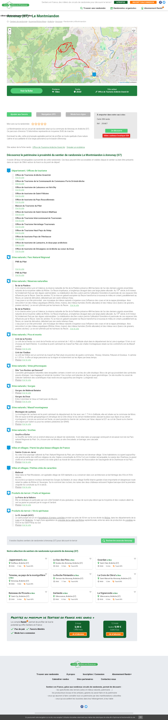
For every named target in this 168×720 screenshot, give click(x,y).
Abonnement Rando (153, 8)
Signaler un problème (76, 147)
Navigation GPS (49, 114)
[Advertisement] (72, 104)
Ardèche (51, 22)
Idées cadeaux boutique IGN (116, 135)
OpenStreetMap (124, 82)
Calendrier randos (60, 679)
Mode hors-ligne (78, 114)
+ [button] (9, 29)
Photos (18, 349)
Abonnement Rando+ (122, 674)
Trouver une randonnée (94, 8)
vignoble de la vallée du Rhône (71, 520)
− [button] (9, 33)
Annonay (58, 22)
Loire (17, 520)
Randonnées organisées (125, 8)
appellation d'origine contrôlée (52, 518)
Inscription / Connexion (93, 674)
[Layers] (133, 30)
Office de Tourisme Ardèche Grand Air (113, 92)
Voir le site (19, 177)
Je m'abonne (78, 634)
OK (140, 717)
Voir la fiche (26, 90)
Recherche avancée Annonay (119, 540)
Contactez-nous (108, 679)
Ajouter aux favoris (19, 114)
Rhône (107, 518)
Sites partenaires (85, 679)
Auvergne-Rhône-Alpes (37, 22)
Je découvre (116, 130)
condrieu (129, 520)
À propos (120, 2)
